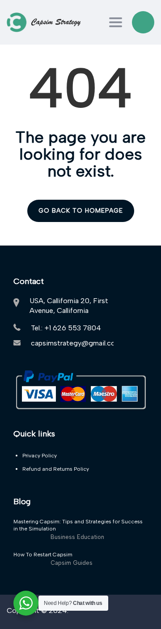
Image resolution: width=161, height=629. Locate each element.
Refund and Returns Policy (55, 469)
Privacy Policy (39, 455)
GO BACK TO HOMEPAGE (80, 210)
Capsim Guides (72, 562)
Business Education (77, 537)
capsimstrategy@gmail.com (76, 343)
